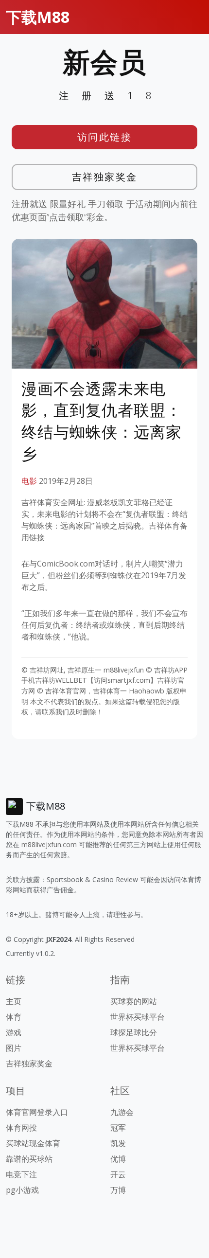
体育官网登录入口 (37, 1112)
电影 (29, 481)
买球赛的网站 (133, 1001)
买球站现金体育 (33, 1143)
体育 (13, 1016)
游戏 (13, 1032)
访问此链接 (104, 136)
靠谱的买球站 (29, 1158)
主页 (13, 1001)
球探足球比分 (133, 1032)
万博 (118, 1190)
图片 (13, 1048)
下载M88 (38, 16)
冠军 (118, 1127)
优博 (118, 1158)
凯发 (118, 1143)
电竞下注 (21, 1174)
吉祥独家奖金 (105, 176)
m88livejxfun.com (49, 844)
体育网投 (21, 1127)
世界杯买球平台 (137, 1016)
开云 (118, 1174)
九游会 (122, 1112)
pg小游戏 (22, 1190)
